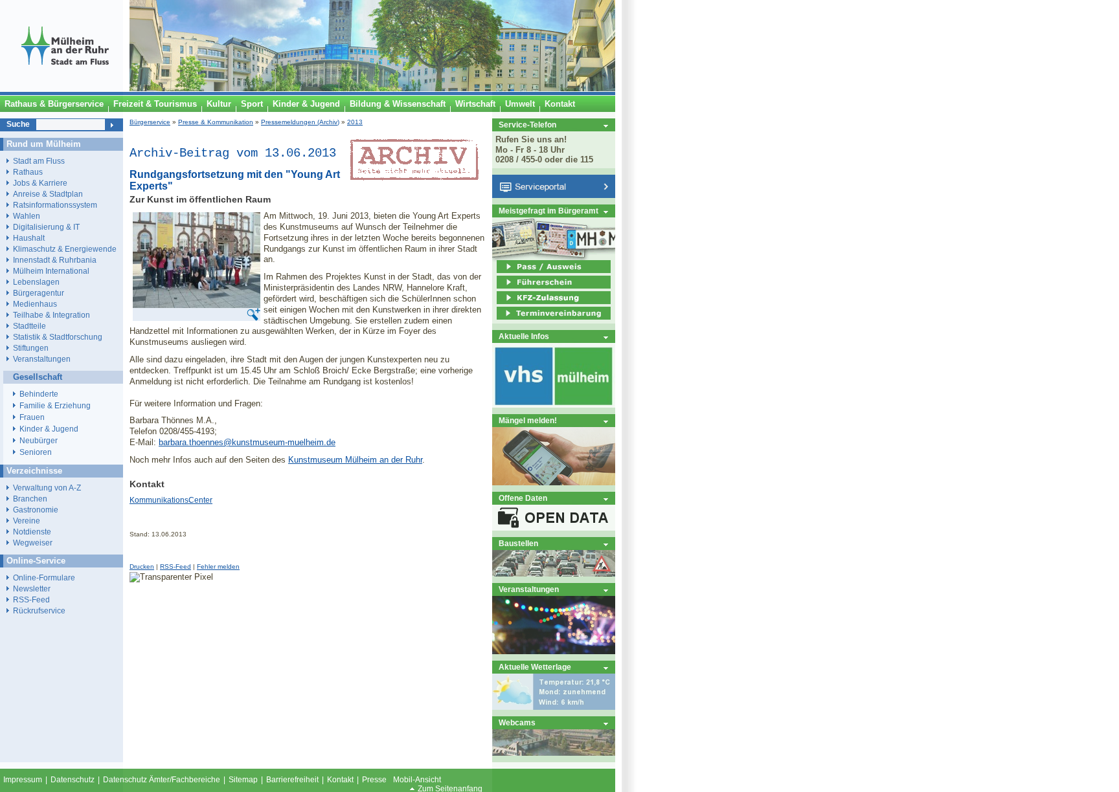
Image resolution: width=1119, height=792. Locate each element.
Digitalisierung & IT (46, 227)
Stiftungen (31, 348)
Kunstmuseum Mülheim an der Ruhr (355, 460)
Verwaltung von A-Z (47, 487)
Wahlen (26, 216)
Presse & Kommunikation (215, 122)
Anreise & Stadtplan (48, 194)
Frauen (32, 417)
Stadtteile (29, 326)
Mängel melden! (528, 420)
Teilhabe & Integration (51, 315)
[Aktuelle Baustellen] (553, 573)
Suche (18, 124)
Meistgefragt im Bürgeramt (548, 210)
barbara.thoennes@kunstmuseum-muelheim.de (247, 442)
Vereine (26, 520)
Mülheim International (51, 271)
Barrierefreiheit (292, 779)
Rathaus (28, 172)
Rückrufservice (39, 610)
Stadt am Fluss (39, 161)
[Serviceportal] (553, 195)
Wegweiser (32, 542)
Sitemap (243, 779)
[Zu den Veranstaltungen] (553, 651)
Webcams (517, 722)
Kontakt (340, 779)
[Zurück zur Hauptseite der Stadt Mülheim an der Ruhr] (65, 88)
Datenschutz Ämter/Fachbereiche (161, 779)
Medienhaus (35, 304)
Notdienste (32, 531)
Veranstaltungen (529, 589)
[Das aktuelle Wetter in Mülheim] (553, 707)
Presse (374, 779)
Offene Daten (523, 498)
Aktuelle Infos (524, 336)
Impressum (22, 779)
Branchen (30, 498)
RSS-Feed (175, 566)
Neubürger (38, 440)
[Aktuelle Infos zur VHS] (553, 405)
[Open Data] (553, 528)
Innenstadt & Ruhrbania (54, 260)
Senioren (35, 452)
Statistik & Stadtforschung (57, 337)
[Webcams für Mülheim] (553, 753)
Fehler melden (218, 566)
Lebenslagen (36, 282)
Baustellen (518, 543)
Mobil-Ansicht (417, 779)
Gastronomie (35, 509)
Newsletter (32, 588)
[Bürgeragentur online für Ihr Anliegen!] (553, 482)
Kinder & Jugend (48, 429)
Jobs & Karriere (40, 183)
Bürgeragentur (38, 293)
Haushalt (29, 238)
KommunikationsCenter (171, 500)
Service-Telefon (527, 124)
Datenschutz (73, 779)
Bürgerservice (150, 122)
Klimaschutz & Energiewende (65, 249)
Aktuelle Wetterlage (535, 667)
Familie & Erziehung (55, 405)
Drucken (142, 566)
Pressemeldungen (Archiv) (300, 122)
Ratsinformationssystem (55, 205)
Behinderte (38, 394)
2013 (355, 122)
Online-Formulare (44, 577)
